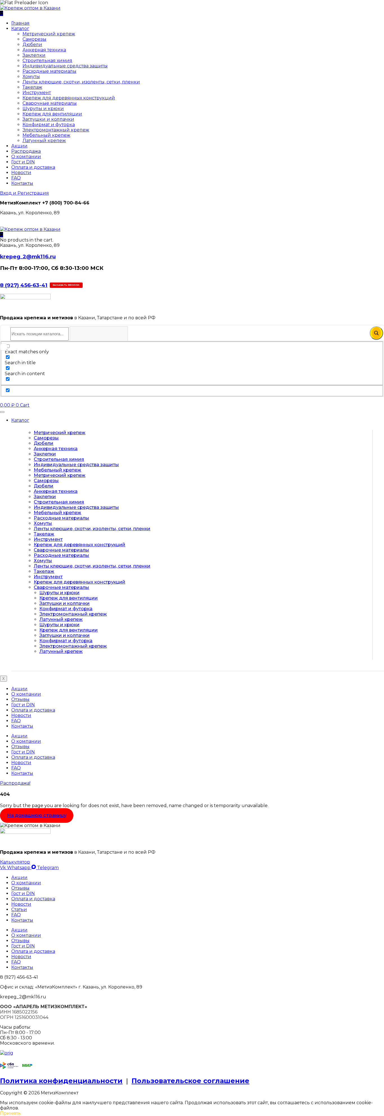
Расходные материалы (49, 71)
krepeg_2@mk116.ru (28, 256)
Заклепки (34, 55)
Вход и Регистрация (24, 193)
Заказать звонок (66, 284)
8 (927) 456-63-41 (24, 285)
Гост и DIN (23, 162)
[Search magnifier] (376, 333)
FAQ (16, 178)
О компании (26, 156)
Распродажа (26, 151)
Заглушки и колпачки (48, 119)
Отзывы (20, 699)
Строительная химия (47, 60)
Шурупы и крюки (43, 108)
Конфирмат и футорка (48, 124)
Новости (21, 172)
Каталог (20, 28)
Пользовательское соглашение (190, 1081)
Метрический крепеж (48, 34)
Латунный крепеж (44, 140)
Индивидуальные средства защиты (65, 66)
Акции (19, 146)
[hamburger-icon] (2, 412)
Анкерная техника (44, 50)
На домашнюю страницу (36, 815)
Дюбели (32, 44)
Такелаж (32, 87)
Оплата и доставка (33, 167)
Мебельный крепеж (46, 135)
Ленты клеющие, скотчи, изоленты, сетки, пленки (81, 82)
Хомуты (31, 76)
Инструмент (36, 92)
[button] (1, 234)
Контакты (22, 183)
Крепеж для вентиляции (52, 114)
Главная (20, 23)
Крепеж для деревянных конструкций (68, 98)
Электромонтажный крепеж (55, 130)
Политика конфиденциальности (61, 1081)
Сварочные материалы (49, 103)
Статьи (19, 909)
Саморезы (34, 39)
